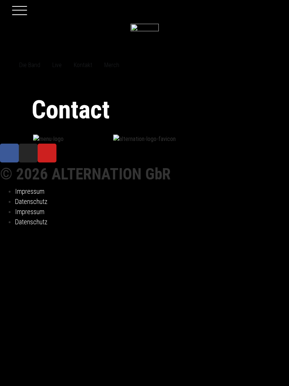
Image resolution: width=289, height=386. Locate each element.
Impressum (29, 191)
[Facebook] (9, 153)
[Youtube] (47, 153)
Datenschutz (31, 201)
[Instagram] (28, 153)
